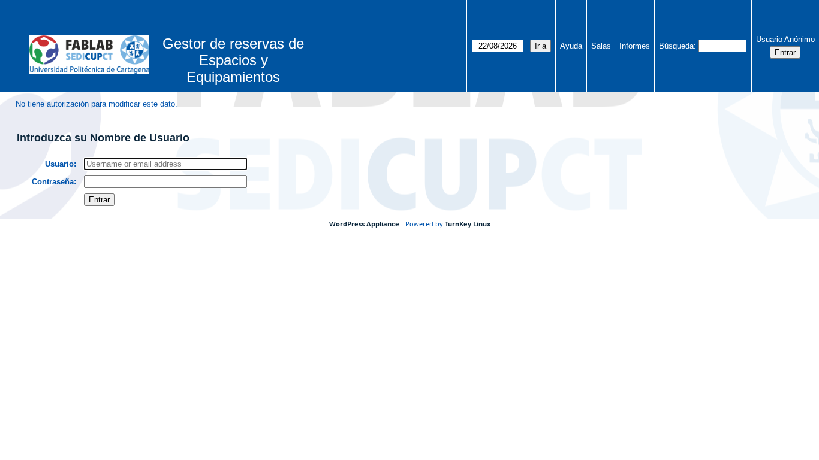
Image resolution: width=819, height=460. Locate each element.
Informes (634, 45)
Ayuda (571, 45)
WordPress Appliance (364, 223)
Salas (601, 45)
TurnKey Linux (467, 223)
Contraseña (53, 181)
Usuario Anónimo (785, 39)
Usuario (59, 163)
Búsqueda (676, 45)
